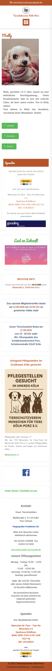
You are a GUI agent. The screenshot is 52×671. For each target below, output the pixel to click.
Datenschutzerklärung (18, 667)
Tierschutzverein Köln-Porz (26, 15)
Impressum (38, 667)
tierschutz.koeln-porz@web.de (27, 2)
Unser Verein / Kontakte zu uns (21, 490)
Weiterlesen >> (12, 454)
